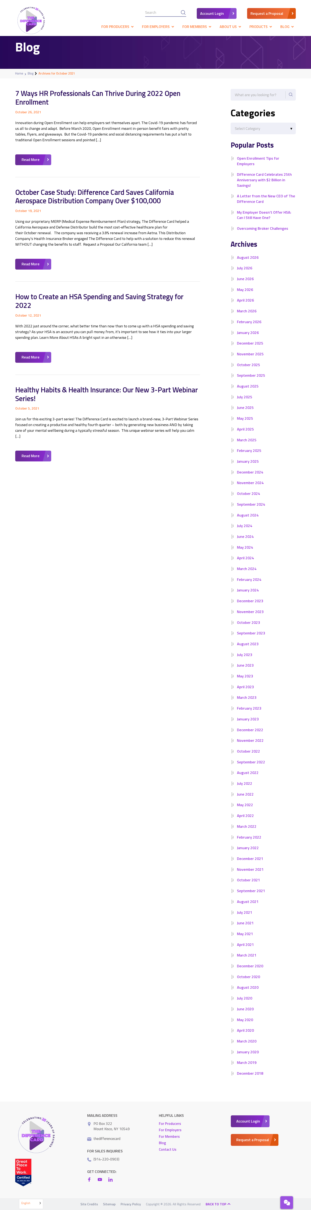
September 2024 (251, 504)
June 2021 (245, 923)
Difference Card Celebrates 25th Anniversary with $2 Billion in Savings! (264, 180)
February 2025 (249, 450)
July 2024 (244, 526)
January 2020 (248, 1052)
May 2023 (245, 676)
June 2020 (245, 1009)
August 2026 (248, 257)
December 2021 (250, 858)
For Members (169, 1136)
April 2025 (245, 429)
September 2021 (251, 891)
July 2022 (244, 783)
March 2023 (246, 697)
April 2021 (245, 944)
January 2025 (248, 461)
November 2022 (250, 740)
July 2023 (244, 655)
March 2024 (246, 569)
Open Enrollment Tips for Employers (258, 161)
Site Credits (89, 1204)
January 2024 (248, 590)
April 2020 (245, 1030)
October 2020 (248, 977)
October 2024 (248, 493)
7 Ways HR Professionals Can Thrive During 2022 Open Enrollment (97, 97)
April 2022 (245, 815)
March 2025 (246, 440)
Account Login (212, 13)
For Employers (170, 1130)
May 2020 (245, 1020)
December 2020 (250, 966)
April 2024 (245, 558)
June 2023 (245, 665)
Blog (30, 73)
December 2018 (250, 1073)
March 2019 (246, 1062)
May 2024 (245, 547)
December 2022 (250, 730)
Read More (31, 159)
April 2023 (245, 687)
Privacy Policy (131, 1204)
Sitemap (109, 1204)
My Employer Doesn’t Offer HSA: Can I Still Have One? (264, 215)
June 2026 (245, 279)
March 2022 (246, 826)
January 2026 (248, 332)
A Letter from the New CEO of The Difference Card (266, 198)
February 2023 (249, 708)
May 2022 (245, 805)
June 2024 (245, 536)
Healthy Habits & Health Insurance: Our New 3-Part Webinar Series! (106, 394)
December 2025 (250, 343)
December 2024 (250, 472)
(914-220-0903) (106, 1159)
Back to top (216, 1204)
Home (19, 73)
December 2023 (250, 601)
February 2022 (249, 837)
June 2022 (245, 794)
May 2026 (245, 289)
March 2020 (246, 1041)
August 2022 (248, 772)
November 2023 (250, 612)
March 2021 (246, 955)
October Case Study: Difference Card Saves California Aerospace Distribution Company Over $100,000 (94, 196)
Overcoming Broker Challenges (262, 228)
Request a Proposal (266, 13)
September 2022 (251, 762)
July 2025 (244, 397)
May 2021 (245, 934)
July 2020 (244, 998)
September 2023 (251, 633)
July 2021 (244, 912)
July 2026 (244, 268)
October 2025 (248, 365)
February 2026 (249, 322)
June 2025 (245, 407)
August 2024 (248, 515)
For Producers (170, 1123)
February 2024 (249, 579)
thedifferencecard (107, 1138)
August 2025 (248, 386)
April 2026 (245, 300)
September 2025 (251, 375)
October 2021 (248, 880)
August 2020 (248, 987)
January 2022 (248, 848)
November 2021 (250, 869)
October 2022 (248, 751)
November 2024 (250, 483)
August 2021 (248, 901)
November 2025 (250, 354)
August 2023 (248, 644)
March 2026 (246, 311)
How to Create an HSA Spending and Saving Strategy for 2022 (99, 301)
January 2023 (248, 719)
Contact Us (167, 1149)
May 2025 (245, 418)
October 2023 (248, 622)
